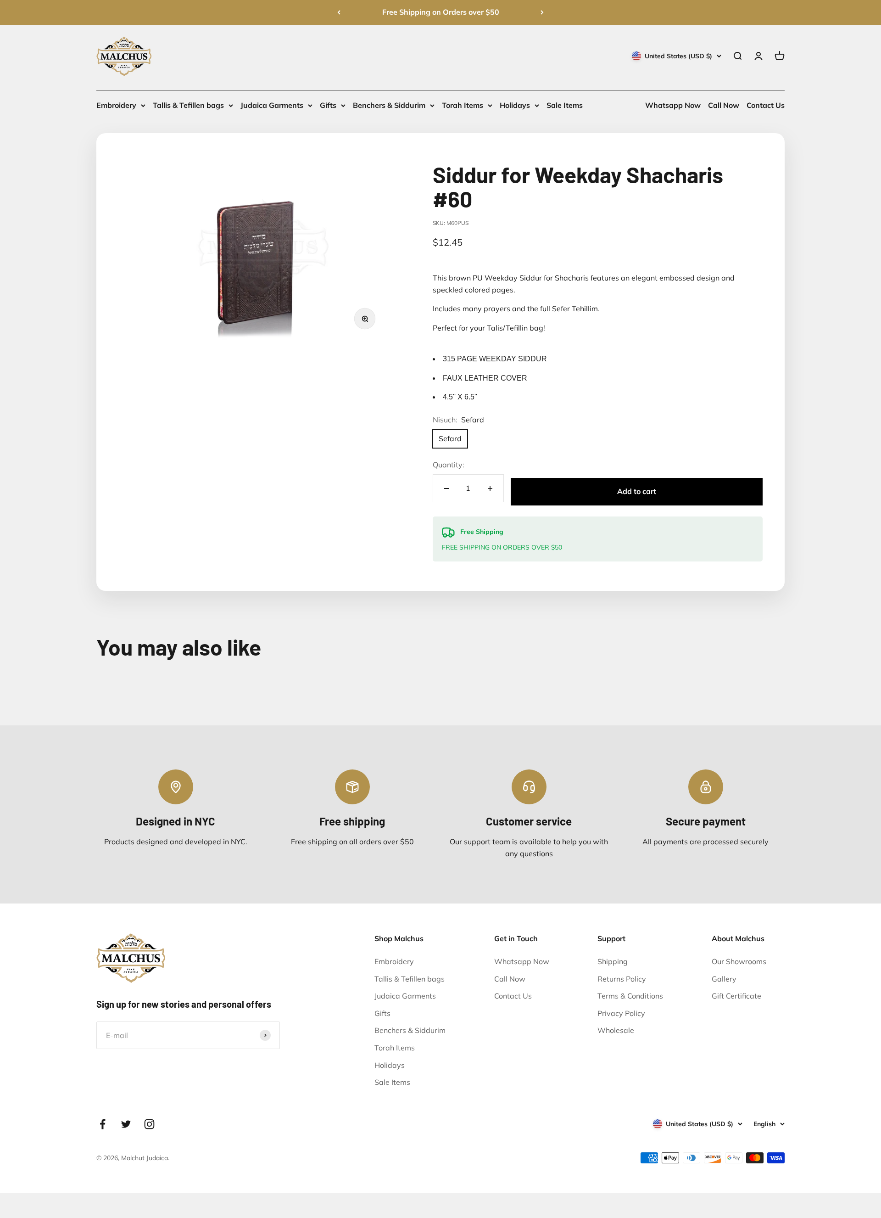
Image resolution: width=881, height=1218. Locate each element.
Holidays (515, 105)
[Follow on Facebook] (102, 1124)
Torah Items (462, 105)
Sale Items (564, 105)
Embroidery (116, 105)
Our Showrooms (739, 961)
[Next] (542, 12)
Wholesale (615, 1030)
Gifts (328, 105)
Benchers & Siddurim (389, 105)
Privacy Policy (621, 1013)
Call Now (723, 105)
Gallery (724, 978)
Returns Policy (621, 978)
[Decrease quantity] (446, 488)
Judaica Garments (271, 105)
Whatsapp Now (673, 105)
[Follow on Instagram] (149, 1124)
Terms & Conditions (630, 995)
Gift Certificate (736, 995)
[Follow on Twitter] (126, 1124)
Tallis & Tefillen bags (188, 105)
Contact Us (766, 105)
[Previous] (338, 12)
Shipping (612, 961)
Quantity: (448, 464)
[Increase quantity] (490, 488)
